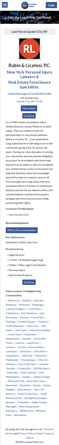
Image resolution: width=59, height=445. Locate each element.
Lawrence (11, 351)
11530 (39, 101)
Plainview (12, 372)
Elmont (24, 317)
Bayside (38, 300)
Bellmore (24, 304)
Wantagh (11, 406)
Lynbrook (27, 355)
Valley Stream (39, 402)
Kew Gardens (36, 347)
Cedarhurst (12, 313)
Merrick (43, 359)
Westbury (11, 410)
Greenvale (30, 334)
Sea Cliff (39, 389)
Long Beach (12, 355)
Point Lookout (28, 372)
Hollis (9, 342)
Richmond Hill (16, 381)
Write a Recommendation (21, 230)
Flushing (10, 321)
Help (39, 433)
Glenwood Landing (39, 330)
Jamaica (10, 347)
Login (51, 5)
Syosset (10, 402)
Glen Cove (32, 325)
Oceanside (24, 368)
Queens (26, 376)
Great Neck (14, 334)
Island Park (33, 342)
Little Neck (39, 351)
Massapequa (28, 359)
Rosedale (25, 385)
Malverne (40, 355)
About (29, 437)
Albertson (13, 300)
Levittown (25, 351)
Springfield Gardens (35, 397)
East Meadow (29, 313)
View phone (29, 108)
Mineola (10, 364)
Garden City (23, 101)
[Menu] (5, 5)
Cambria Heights (15, 308)
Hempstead (12, 338)
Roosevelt (11, 385)
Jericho (22, 347)
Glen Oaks (21, 330)
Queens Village (41, 376)
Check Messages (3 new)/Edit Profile (29, 93)
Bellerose (11, 304)
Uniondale (23, 402)
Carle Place (34, 308)
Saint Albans (24, 389)
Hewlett (26, 338)
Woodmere (20, 414)
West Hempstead (29, 406)
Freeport (43, 321)
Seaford (10, 393)
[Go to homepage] (29, 8)
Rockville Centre (36, 381)
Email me (29, 115)
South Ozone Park (27, 393)
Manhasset (12, 359)
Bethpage (37, 304)
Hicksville (39, 338)
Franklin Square (26, 321)
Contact (48, 433)
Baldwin (26, 300)
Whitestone (26, 410)
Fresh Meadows (15, 325)
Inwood (19, 342)
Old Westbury (41, 368)
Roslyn (36, 385)
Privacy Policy (26, 433)
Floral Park (37, 317)
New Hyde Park (27, 364)
